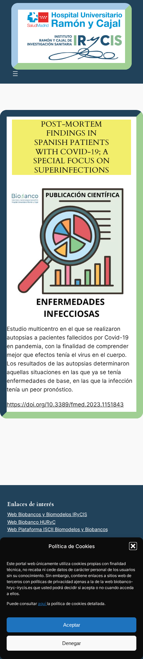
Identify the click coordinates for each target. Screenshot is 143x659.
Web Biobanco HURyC (31, 522)
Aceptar (71, 625)
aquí (42, 603)
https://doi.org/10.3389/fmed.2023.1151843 (65, 404)
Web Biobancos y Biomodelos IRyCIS (47, 514)
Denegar (71, 643)
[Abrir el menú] (15, 74)
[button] (133, 546)
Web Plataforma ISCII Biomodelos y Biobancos (57, 529)
